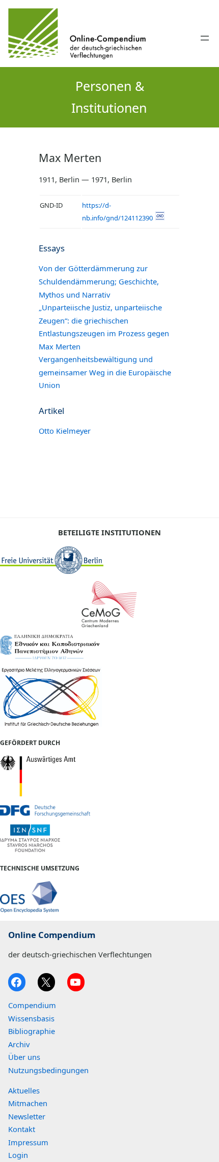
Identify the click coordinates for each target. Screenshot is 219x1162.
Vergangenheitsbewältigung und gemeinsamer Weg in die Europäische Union (105, 372)
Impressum (28, 1142)
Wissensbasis (31, 1018)
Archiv (19, 1044)
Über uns (24, 1057)
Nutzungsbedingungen (48, 1070)
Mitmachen (27, 1103)
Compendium (32, 1005)
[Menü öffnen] (205, 38)
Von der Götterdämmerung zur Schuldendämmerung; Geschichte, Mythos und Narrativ (99, 281)
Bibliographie (31, 1031)
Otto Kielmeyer (65, 431)
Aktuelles (24, 1090)
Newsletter (26, 1116)
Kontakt (21, 1129)
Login (18, 1155)
